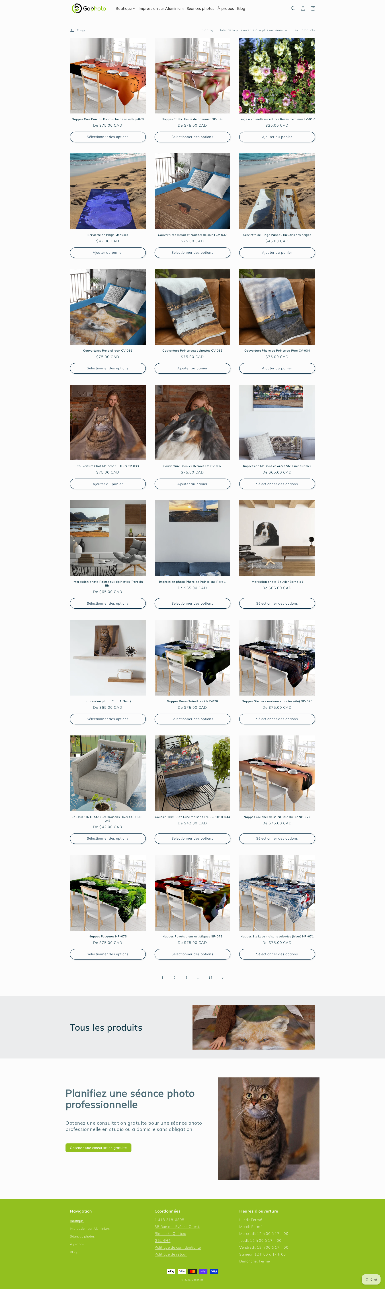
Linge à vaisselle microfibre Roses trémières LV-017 (277, 119)
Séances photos (82, 1236)
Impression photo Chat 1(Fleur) (108, 701)
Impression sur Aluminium (90, 1229)
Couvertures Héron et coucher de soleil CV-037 (192, 235)
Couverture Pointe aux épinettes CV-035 (192, 350)
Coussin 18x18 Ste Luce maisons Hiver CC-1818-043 (108, 818)
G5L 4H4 (162, 1240)
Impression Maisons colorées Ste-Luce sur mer (277, 466)
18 (210, 978)
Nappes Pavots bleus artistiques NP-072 (192, 936)
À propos (77, 1244)
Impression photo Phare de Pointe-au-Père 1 (192, 581)
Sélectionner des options (108, 137)
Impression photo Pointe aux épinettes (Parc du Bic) (108, 583)
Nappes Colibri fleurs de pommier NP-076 (192, 119)
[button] (293, 8)
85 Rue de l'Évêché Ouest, (177, 1226)
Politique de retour (171, 1254)
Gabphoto (197, 1279)
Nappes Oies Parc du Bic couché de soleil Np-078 (108, 119)
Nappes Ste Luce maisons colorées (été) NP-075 (277, 701)
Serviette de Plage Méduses (108, 235)
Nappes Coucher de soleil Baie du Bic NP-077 (277, 817)
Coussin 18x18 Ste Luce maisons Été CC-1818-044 (192, 817)
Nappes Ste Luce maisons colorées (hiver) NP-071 (277, 936)
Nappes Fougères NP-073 (108, 936)
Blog (73, 1252)
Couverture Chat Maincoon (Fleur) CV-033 (108, 466)
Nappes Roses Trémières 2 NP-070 (192, 701)
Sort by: (208, 30)
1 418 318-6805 (169, 1219)
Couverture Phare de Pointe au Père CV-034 (277, 350)
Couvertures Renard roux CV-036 (108, 350)
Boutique (77, 1221)
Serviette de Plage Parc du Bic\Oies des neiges (277, 235)
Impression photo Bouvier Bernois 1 (277, 581)
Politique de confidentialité (178, 1247)
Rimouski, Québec (170, 1233)
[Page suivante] (222, 978)
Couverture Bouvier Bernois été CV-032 (192, 466)
